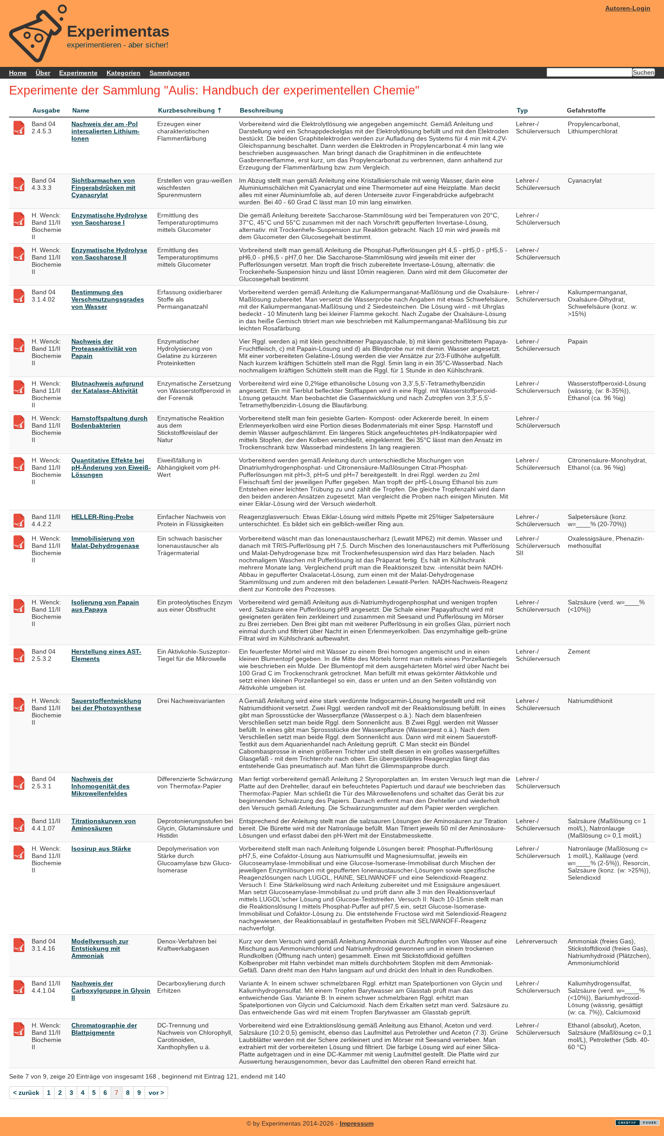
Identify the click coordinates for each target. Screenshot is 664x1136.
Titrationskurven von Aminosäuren (103, 824)
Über (43, 72)
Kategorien (123, 72)
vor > (156, 1092)
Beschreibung (261, 110)
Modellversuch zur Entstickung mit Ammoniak (99, 948)
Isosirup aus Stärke (101, 848)
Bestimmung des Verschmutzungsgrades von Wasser (107, 299)
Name (80, 110)
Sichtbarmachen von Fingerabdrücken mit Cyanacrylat (103, 187)
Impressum (357, 1123)
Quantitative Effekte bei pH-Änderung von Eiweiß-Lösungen (111, 467)
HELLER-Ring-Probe (102, 516)
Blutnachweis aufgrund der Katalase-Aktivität (107, 387)
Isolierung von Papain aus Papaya (105, 606)
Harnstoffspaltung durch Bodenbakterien (109, 422)
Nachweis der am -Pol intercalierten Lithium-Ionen (105, 131)
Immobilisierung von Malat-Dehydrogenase (105, 542)
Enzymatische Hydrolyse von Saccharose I (109, 219)
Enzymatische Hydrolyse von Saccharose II (109, 253)
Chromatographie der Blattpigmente (104, 1029)
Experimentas (118, 31)
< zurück (26, 1092)
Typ (522, 110)
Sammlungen (170, 72)
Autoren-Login (627, 8)
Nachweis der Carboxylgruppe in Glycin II (110, 990)
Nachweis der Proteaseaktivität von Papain (104, 348)
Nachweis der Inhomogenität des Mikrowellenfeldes (100, 786)
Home (18, 72)
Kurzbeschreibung (186, 110)
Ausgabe (46, 110)
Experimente (78, 72)
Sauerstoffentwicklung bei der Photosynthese (106, 704)
